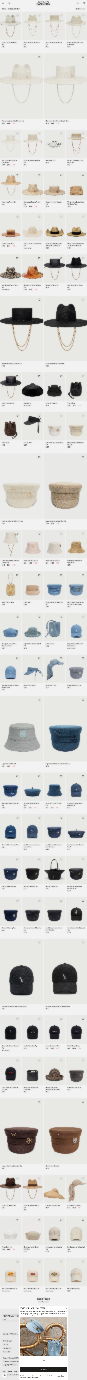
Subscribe (44, 1369)
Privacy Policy (61, 1376)
